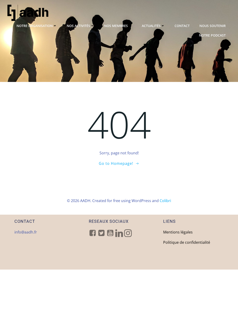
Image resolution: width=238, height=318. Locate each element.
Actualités (151, 26)
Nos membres (116, 26)
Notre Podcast (212, 35)
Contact (182, 26)
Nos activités (78, 26)
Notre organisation (35, 26)
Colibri (165, 200)
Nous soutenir (212, 26)
